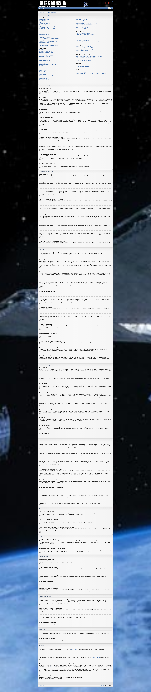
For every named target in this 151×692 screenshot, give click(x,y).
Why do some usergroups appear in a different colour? (87, 26)
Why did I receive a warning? (45, 60)
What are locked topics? (44, 79)
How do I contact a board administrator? (84, 74)
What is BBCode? (42, 70)
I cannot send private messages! (83, 33)
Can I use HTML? (42, 71)
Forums (44, 8)
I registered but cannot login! (45, 23)
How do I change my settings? (45, 34)
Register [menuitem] (112, 8)
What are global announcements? (46, 75)
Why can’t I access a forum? (44, 57)
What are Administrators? (81, 19)
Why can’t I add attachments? (45, 59)
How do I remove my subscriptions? (83, 60)
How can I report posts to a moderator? (47, 61)
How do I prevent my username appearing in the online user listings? (53, 35)
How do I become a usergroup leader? (84, 24)
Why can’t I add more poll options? (46, 55)
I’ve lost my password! (43, 27)
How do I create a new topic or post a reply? (48, 49)
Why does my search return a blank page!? (85, 49)
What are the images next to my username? (48, 41)
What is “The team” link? (81, 28)
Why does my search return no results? (84, 47)
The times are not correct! (44, 37)
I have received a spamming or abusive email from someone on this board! (91, 35)
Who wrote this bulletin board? (82, 70)
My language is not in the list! (45, 40)
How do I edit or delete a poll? (45, 56)
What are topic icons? (43, 81)
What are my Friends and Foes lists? (83, 40)
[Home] (109, 2)
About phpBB (56, 650)
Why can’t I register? (43, 22)
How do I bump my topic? (44, 65)
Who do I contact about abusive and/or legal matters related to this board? (91, 73)
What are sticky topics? (44, 78)
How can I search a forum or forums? (84, 46)
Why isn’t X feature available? (82, 72)
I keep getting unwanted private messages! (85, 34)
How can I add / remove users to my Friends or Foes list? (88, 41)
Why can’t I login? (42, 24)
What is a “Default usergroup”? (82, 27)
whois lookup (53, 666)
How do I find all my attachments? (83, 66)
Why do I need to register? (44, 19)
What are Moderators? (80, 20)
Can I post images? (43, 74)
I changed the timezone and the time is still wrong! (49, 38)
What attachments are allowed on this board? (85, 64)
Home (39, 8)
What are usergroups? (80, 22)
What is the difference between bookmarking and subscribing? (89, 56)
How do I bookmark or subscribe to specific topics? (87, 57)
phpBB (93, 209)
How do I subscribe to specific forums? (84, 59)
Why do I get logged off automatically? (47, 28)
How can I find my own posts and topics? (84, 51)
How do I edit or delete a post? (45, 51)
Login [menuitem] (110, 8)
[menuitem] (109, 8)
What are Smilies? (42, 73)
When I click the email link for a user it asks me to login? (50, 45)
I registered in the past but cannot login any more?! (49, 26)
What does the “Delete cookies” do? (46, 30)
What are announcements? (44, 77)
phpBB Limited (74, 649)
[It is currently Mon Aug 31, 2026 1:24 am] (111, 12)
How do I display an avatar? (44, 42)
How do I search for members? (82, 50)
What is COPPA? (42, 20)
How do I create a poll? (43, 53)
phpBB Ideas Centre (95, 657)
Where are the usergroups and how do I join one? (86, 23)
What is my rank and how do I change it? (47, 43)
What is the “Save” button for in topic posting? (48, 63)
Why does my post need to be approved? (47, 64)
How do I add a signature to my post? (46, 52)
